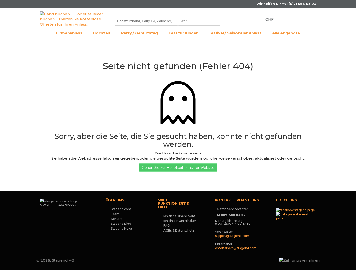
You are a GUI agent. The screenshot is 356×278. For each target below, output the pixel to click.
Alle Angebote (286, 33)
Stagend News (121, 228)
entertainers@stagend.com (235, 248)
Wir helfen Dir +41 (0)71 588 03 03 (285, 4)
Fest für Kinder (183, 33)
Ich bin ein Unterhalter (179, 221)
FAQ (166, 225)
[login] (314, 19)
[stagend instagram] (296, 216)
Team (115, 214)
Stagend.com (121, 209)
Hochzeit (101, 33)
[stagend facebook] (295, 210)
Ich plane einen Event (179, 216)
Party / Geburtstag (139, 33)
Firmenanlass (69, 33)
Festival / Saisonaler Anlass (235, 33)
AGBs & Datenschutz (178, 230)
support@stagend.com (232, 236)
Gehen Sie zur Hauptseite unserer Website (178, 167)
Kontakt (117, 219)
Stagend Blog (121, 223)
